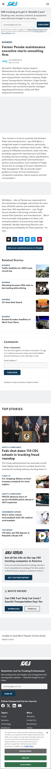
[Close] (47, 732)
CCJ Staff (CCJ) (15, 60)
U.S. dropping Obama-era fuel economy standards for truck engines (16, 481)
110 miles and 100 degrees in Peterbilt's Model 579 (15, 534)
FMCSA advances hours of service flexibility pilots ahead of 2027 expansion (17, 499)
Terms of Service (6, 33)
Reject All (25, 758)
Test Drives (7, 530)
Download (13, 609)
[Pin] (39, 239)
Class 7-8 (6, 476)
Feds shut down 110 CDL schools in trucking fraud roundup (20, 454)
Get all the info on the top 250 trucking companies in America (23, 559)
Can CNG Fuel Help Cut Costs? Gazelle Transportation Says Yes (24, 600)
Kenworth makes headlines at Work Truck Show (16, 321)
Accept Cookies (25, 764)
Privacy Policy (39, 31)
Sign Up (8, 694)
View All (32, 609)
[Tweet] (33, 239)
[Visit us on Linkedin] (14, 705)
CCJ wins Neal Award (12, 302)
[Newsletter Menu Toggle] (47, 3)
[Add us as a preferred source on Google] (14, 239)
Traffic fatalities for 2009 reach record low (17, 269)
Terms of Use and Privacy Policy (37, 29)
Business (7, 42)
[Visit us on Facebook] (3, 705)
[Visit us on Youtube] (19, 705)
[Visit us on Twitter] (9, 705)
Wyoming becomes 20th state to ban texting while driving (17, 286)
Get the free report (18, 577)
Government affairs (11, 512)
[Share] (21, 239)
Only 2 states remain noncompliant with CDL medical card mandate (17, 517)
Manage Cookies (25, 751)
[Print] (8, 239)
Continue (12, 372)
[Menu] (3, 3)
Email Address (10, 360)
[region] (25, 749)
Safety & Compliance (11, 447)
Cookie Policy (29, 746)
